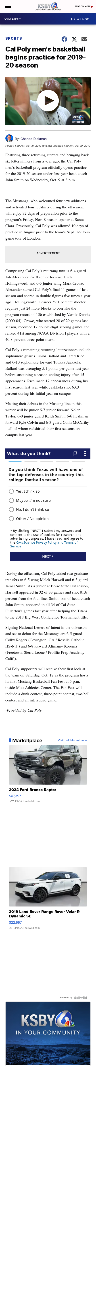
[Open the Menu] (7, 6)
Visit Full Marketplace (72, 740)
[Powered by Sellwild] (80, 997)
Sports (13, 38)
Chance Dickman (34, 139)
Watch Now (83, 6)
